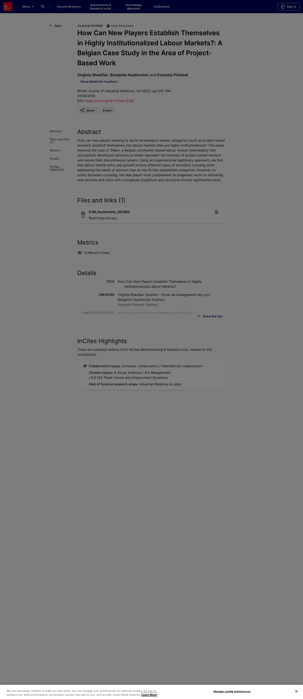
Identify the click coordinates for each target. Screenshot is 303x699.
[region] (151, 692)
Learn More (149, 694)
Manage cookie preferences (232, 691)
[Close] (296, 691)
